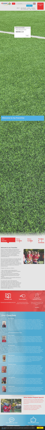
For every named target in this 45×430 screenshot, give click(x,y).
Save (27, 35)
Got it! (40, 427)
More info (3, 428)
